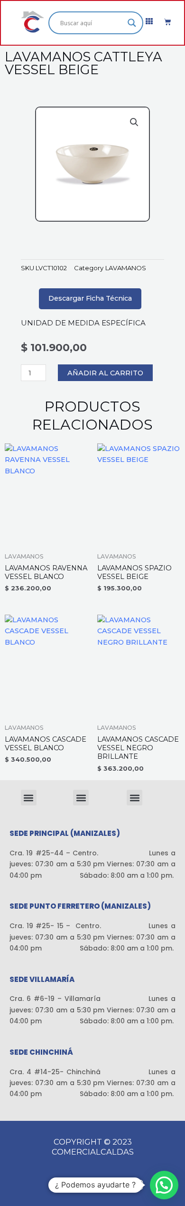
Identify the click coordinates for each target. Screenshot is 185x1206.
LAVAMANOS (125, 268)
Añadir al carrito (105, 373)
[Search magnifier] (132, 22)
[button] (134, 122)
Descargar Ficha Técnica (90, 298)
